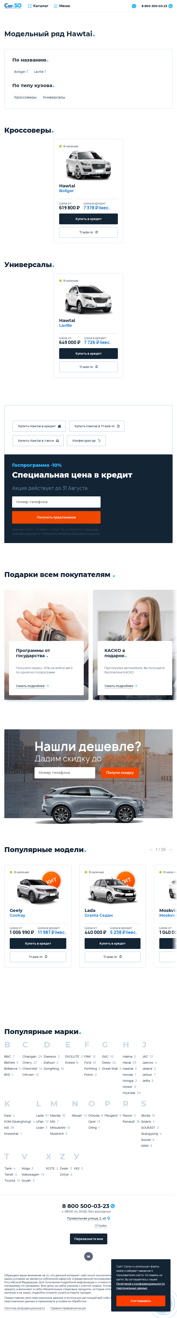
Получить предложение (56, 517)
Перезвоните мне (88, 1239)
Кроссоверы (25, 97)
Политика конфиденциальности (24, 1308)
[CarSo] (13, 6)
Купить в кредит (89, 219)
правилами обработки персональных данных (71, 533)
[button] (151, 850)
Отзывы (101, 1225)
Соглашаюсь (141, 1301)
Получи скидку (120, 773)
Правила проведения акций (68, 1308)
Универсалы (54, 97)
